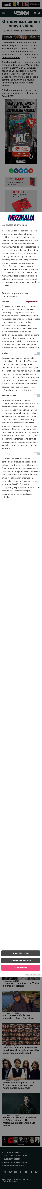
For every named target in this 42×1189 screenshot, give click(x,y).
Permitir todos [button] (20, 968)
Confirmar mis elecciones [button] (20, 960)
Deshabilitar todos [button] (21, 953)
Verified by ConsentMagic (33, 974)
